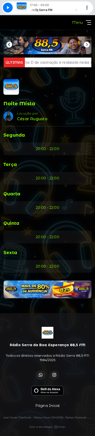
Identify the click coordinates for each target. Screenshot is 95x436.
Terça (10, 164)
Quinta (11, 223)
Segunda (14, 135)
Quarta (11, 194)
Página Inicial (47, 405)
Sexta (10, 252)
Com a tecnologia (40, 426)
